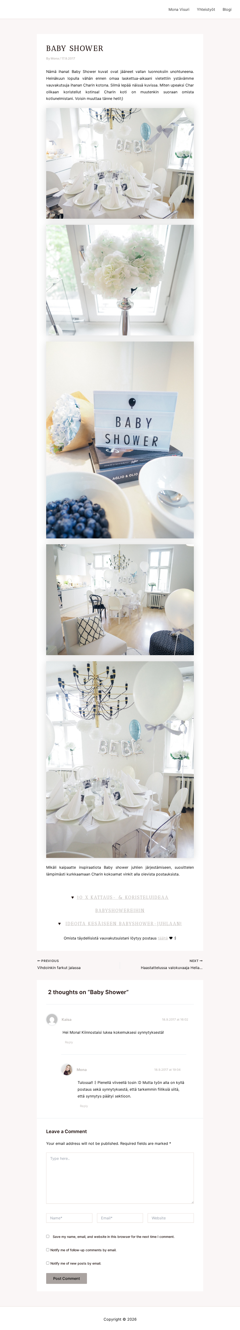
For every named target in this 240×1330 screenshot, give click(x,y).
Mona (82, 1069)
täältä (163, 938)
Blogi (227, 9)
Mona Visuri (179, 9)
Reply (69, 1042)
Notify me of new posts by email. (75, 1263)
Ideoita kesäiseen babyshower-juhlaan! (124, 923)
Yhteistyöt (206, 9)
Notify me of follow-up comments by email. (83, 1250)
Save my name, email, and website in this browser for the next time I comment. (114, 1237)
